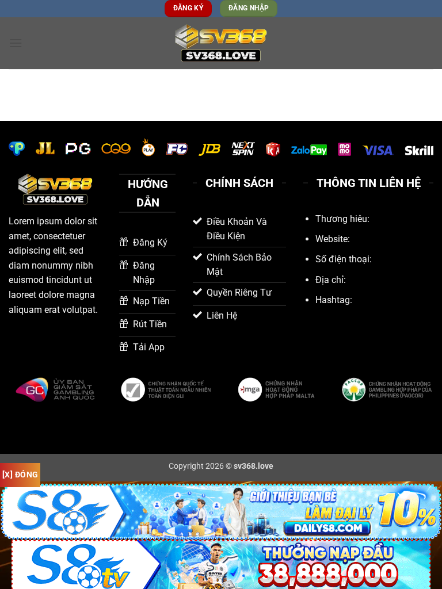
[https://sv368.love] (221, 43)
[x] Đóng (20, 474)
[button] (15, 43)
